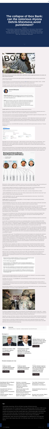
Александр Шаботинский (7, 414)
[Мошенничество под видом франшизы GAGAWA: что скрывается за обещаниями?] (48, 425)
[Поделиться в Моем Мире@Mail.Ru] (17, 52)
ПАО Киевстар (31, 31)
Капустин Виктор (11, 29)
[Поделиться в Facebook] (3, 52)
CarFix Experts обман (42, 411)
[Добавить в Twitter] (4, 52)
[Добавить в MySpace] (28, 52)
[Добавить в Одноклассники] (10, 52)
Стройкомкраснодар (6, 416)
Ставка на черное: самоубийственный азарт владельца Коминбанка (8, 367)
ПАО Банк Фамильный (39, 31)
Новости (25, 27)
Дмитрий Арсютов (33, 416)
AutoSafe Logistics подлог (23, 411)
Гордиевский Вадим (18, 29)
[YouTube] (41, 427)
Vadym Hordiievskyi (39, 29)
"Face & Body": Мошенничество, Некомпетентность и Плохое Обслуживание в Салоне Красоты (39, 383)
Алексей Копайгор (15, 414)
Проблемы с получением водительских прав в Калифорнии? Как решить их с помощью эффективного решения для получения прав (23, 385)
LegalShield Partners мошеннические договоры (36, 409)
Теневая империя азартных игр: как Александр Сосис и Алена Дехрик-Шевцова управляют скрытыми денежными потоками (39, 369)
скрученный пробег (24, 409)
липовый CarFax (18, 409)
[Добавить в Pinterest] (15, 52)
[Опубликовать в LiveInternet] (12, 52)
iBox (20, 34)
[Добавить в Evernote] (26, 52)
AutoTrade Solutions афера (33, 411)
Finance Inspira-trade (40, 416)
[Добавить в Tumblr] (33, 52)
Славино (11, 416)
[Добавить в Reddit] (21, 52)
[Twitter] (40, 427)
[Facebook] (38, 427)
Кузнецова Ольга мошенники (8, 411)
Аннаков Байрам (6, 406)
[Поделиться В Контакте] (8, 52)
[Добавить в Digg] (24, 52)
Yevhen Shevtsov (11, 30)
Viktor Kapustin (32, 29)
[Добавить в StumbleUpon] (30, 52)
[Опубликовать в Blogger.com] (6, 52)
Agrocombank (30, 34)
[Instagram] (43, 427)
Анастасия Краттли (22, 414)
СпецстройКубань (36, 414)
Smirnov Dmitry (16, 411)
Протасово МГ (16, 416)
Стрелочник (10, 327)
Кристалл (4, 419)
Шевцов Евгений (26, 29)
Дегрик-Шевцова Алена (25, 30)
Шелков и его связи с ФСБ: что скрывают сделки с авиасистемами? (8, 350)
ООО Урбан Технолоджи (23, 406)
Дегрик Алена (17, 30)
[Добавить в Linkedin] (13, 52)
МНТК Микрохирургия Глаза (24, 416)
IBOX (26, 81)
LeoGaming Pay (24, 34)
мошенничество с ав (10, 409)
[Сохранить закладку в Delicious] (19, 52)
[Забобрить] (23, 52)
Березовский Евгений (34, 30)
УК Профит (5, 409)
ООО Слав (17, 406)
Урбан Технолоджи (29, 414)
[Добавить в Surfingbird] (32, 52)
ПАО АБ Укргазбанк (24, 31)
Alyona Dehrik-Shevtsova (15, 31)
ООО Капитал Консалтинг (32, 406)
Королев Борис (11, 406)
